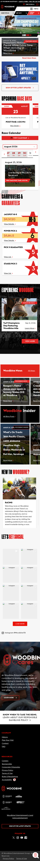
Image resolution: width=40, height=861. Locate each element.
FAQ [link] (3, 746)
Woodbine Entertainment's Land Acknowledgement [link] (20, 816)
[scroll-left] (4, 154)
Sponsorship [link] (7, 764)
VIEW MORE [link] (30, 341)
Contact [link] (5, 743)
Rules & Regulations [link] (10, 776)
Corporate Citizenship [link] (11, 767)
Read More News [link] (29, 58)
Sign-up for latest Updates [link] (18, 88)
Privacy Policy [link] (7, 770)
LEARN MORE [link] (9, 697)
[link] (7, 6)
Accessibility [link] (7, 780)
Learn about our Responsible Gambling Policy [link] (20, 717)
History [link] (5, 737)
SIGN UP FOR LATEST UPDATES (20, 826)
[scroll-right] (35, 152)
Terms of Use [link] (7, 773)
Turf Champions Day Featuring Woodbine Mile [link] (11, 325)
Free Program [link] (30, 4)
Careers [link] (5, 761)
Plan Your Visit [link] (8, 740)
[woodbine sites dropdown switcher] (38, 4)
